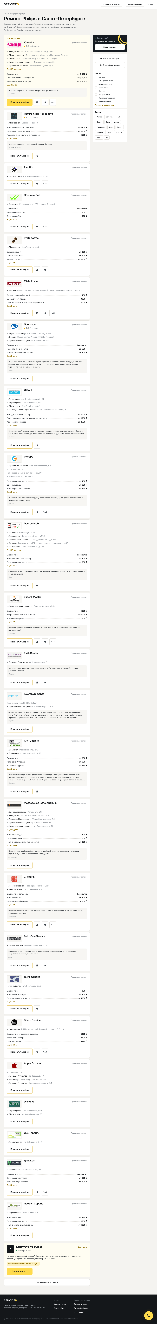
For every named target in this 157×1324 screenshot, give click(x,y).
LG (119, 117)
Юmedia (29, 42)
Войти (150, 4)
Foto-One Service (34, 936)
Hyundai (119, 132)
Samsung (109, 117)
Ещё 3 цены (12, 138)
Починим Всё (32, 195)
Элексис (29, 1101)
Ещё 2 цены (12, 263)
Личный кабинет (81, 1308)
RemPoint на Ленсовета (38, 113)
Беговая (101, 91)
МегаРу (28, 456)
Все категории (59, 1304)
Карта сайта (58, 1308)
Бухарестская (104, 94)
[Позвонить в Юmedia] (148, 1315)
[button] (47, 51)
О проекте (78, 1312)
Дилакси (29, 1160)
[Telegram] (45, 102)
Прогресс (30, 324)
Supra (99, 137)
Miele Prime (31, 281)
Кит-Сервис (31, 740)
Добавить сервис (134, 4)
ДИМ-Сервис (32, 977)
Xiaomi (99, 122)
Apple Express (32, 1063)
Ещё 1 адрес (12, 829)
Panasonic (101, 127)
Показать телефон (19, 102)
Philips (99, 117)
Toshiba (100, 132)
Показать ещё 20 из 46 (47, 1282)
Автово (101, 77)
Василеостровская (106, 98)
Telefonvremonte (34, 694)
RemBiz (28, 167)
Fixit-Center (31, 653)
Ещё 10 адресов (14, 69)
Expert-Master (32, 597)
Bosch (119, 127)
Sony (108, 122)
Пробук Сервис (33, 1203)
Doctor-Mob (31, 523)
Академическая (105, 84)
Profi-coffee (31, 238)
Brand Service (32, 1020)
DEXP (109, 132)
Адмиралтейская (105, 81)
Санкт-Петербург (11, 14)
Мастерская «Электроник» (40, 803)
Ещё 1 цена (12, 85)
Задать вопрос (19, 1271)
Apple (116, 122)
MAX (52, 102)
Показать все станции (104, 105)
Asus (111, 127)
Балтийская (103, 87)
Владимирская (104, 101)
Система (29, 876)
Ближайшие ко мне (111, 65)
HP (107, 137)
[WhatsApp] (37, 102)
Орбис (28, 390)
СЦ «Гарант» (31, 1133)
